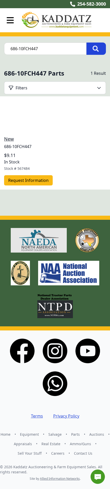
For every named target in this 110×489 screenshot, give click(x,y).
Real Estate (50, 443)
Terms (37, 416)
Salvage (55, 434)
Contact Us (83, 453)
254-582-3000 (91, 4)
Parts (75, 434)
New (9, 139)
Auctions (96, 434)
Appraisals (23, 443)
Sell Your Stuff (30, 453)
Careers (57, 453)
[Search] (96, 49)
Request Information (28, 180)
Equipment (29, 434)
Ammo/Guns (80, 443)
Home (5, 434)
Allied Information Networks (60, 478)
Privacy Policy (66, 416)
